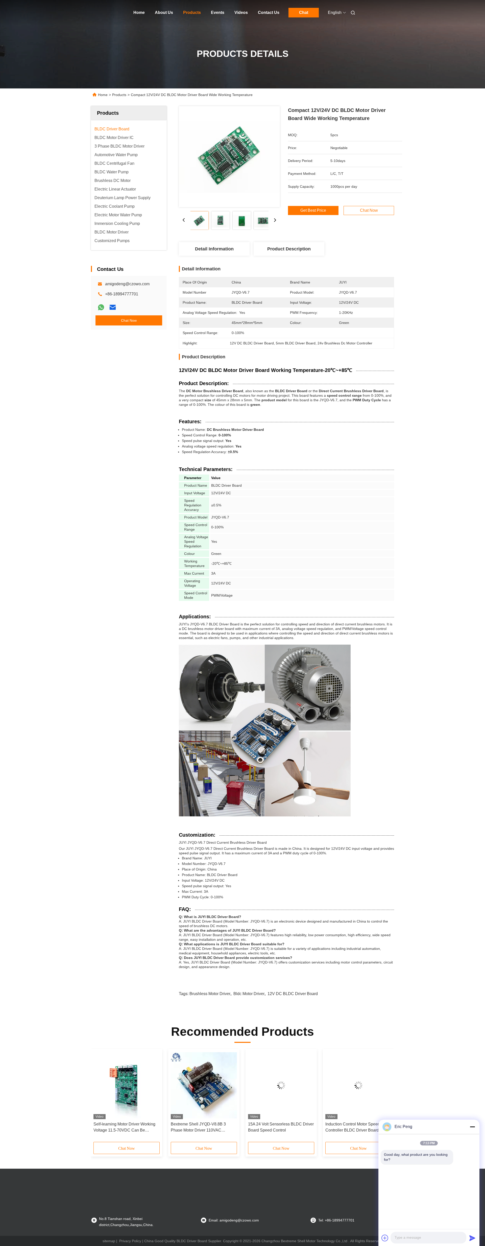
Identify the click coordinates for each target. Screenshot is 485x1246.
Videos (241, 12)
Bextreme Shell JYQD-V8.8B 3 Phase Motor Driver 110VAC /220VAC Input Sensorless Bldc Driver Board (199, 1127)
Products (192, 12)
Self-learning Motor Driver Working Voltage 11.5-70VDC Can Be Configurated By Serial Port (124, 1127)
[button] (100, 1097)
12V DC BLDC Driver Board (293, 994)
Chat (303, 12)
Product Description (289, 248)
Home (139, 12)
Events (217, 12)
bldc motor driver (248, 994)
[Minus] (472, 1127)
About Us (164, 12)
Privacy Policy (130, 1241)
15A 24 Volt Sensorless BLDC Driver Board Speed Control (281, 1127)
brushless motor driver (209, 994)
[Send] (472, 1237)
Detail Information (214, 248)
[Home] (98, 12)
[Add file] (385, 1237)
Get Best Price (313, 210)
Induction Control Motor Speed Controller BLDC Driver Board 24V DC (356, 1127)
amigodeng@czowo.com (127, 284)
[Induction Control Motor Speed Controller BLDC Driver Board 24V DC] (358, 1085)
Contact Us (268, 12)
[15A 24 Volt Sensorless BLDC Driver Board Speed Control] (281, 1085)
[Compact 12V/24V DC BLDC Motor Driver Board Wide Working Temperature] (229, 156)
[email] (113, 307)
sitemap (109, 1241)
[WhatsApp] (101, 307)
